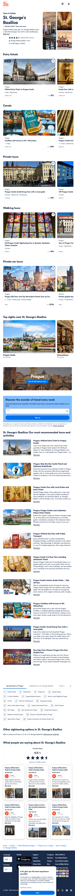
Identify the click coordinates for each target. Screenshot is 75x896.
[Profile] (69, 4)
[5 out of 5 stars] (14, 772)
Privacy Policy (37, 864)
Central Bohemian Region (26, 846)
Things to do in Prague (45, 846)
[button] (29, 78)
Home (5, 846)
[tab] (14, 686)
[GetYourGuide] (6, 4)
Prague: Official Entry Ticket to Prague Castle (12, 769)
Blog (48, 864)
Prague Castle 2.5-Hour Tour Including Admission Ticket (37, 807)
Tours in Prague (61, 846)
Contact (35, 858)
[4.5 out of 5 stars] (14, 37)
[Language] (62, 3)
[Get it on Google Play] (24, 859)
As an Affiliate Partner (62, 864)
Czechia (12, 846)
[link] (29, 78)
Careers (49, 861)
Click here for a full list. (51, 734)
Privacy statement (58, 426)
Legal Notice (36, 861)
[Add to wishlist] (53, 61)
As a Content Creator (61, 861)
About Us (50, 858)
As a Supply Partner (61, 858)
